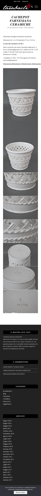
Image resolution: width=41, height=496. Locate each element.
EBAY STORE (17, 1)
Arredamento (7, 391)
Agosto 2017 (7, 462)
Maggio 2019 (7, 426)
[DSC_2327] (20, 94)
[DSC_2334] (20, 301)
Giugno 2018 (7, 441)
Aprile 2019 (7, 428)
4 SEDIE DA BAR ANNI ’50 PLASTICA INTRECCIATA (17, 370)
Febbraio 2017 (8, 477)
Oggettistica (7, 404)
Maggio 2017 (7, 470)
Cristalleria (6, 399)
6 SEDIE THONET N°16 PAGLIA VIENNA (13, 367)
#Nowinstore (16, 64)
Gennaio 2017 (7, 480)
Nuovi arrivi (6, 401)
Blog (4, 394)
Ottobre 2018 (7, 431)
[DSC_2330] (20, 207)
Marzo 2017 (7, 475)
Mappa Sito (25, 1)
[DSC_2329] (20, 184)
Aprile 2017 (7, 472)
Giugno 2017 (7, 467)
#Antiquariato (36, 64)
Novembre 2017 (8, 454)
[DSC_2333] (20, 278)
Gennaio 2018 (7, 449)
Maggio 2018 (7, 444)
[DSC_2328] (20, 146)
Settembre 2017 (8, 459)
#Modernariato (26, 64)
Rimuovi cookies (20, 492)
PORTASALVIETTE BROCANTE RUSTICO (14, 374)
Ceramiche (6, 396)
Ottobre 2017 (7, 457)
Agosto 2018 (7, 436)
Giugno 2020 (7, 421)
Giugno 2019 (7, 423)
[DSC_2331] (20, 231)
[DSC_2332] (20, 254)
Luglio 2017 (7, 464)
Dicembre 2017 (8, 452)
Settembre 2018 (8, 434)
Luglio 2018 (7, 439)
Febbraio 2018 (8, 446)
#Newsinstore (7, 64)
